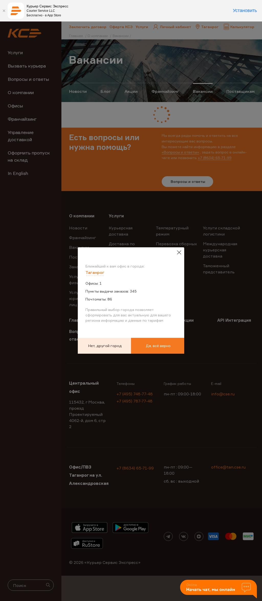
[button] (218, 589)
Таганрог (94, 272)
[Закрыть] (3, 10)
